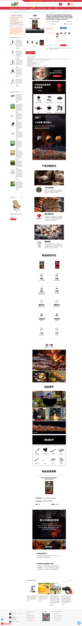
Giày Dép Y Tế (56, 613)
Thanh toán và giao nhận (31, 617)
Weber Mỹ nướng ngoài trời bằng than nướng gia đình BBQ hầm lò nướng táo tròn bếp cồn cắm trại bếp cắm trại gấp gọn (19, 82)
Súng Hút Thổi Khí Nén (58, 616)
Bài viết (50, 8)
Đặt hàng (64, 45)
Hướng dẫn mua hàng (30, 615)
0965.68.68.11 (14, 617)
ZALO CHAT (44, 611)
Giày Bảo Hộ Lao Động (57, 615)
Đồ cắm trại (32, 8)
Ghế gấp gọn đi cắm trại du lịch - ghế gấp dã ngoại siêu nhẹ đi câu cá (16, 214)
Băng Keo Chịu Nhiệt (57, 618)
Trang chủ (13, 8)
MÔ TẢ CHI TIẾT (30, 52)
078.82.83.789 (14, 619)
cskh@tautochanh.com (15, 621)
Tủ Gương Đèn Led (57, 620)
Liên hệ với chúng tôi (30, 620)
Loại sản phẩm (28, 4)
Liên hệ (56, 8)
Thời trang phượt (23, 8)
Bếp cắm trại (24, 10)
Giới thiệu (28, 613)
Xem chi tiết (13, 219)
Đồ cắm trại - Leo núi (17, 10)
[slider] (48, 23)
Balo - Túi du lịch (42, 8)
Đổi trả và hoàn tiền (30, 618)
